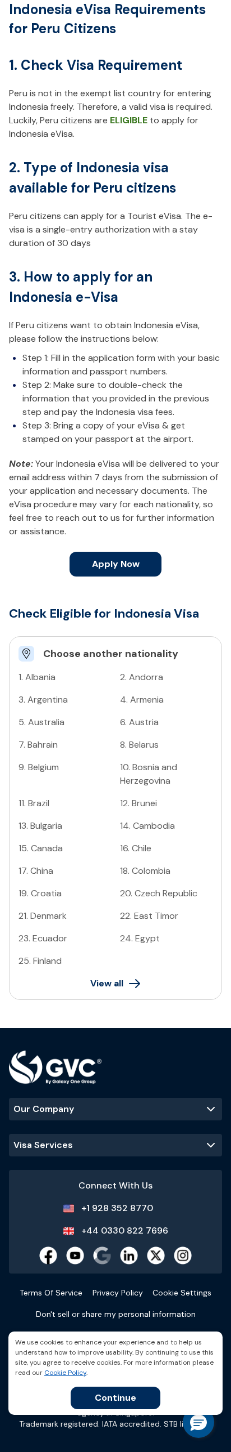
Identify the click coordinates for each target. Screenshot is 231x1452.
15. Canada (41, 848)
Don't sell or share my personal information (116, 1314)
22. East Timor (149, 916)
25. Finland (40, 961)
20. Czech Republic (158, 893)
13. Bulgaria (40, 826)
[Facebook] (48, 1256)
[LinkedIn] (129, 1256)
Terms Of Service (51, 1293)
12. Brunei (138, 803)
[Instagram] (183, 1256)
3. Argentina (43, 699)
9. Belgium (39, 767)
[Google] (102, 1256)
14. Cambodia (147, 826)
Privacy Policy (118, 1293)
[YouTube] (75, 1256)
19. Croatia (40, 893)
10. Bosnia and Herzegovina (148, 774)
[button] (198, 1422)
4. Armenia (142, 699)
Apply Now (116, 564)
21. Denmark (43, 916)
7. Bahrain (38, 744)
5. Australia (41, 722)
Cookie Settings (182, 1293)
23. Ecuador (43, 938)
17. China (36, 871)
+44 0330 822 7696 (124, 1230)
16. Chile (135, 848)
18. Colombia (145, 871)
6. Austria (139, 722)
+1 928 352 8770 (117, 1208)
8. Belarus (139, 744)
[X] (156, 1256)
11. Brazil (34, 803)
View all (106, 983)
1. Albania (37, 677)
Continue (115, 1398)
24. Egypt (140, 938)
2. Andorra (141, 677)
